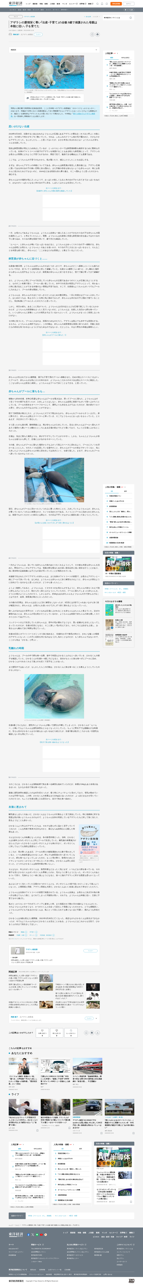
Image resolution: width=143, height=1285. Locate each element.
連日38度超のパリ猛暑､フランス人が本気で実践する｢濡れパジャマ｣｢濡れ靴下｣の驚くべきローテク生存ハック (55, 1120)
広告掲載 (67, 1270)
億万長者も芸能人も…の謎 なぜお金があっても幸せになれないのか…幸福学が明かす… (120, 106)
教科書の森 (98, 1255)
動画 (58, 4)
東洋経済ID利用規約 (80, 1274)
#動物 (22, 932)
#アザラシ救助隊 (29, 16)
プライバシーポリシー (36, 1274)
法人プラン (120, 1258)
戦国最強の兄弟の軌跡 (116, 543)
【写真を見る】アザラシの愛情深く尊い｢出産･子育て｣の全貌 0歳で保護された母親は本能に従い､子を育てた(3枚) (55, 98)
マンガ (64, 4)
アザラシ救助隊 (32, 949)
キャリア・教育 (38, 10)
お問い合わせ (107, 1274)
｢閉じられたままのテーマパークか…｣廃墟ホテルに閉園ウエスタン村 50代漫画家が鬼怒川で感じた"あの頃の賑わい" (119, 1124)
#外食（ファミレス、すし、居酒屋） (117, 589)
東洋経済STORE (36, 1255)
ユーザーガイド (122, 1261)
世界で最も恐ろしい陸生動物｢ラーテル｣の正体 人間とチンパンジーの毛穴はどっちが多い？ (23, 987)
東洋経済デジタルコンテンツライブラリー (45, 1258)
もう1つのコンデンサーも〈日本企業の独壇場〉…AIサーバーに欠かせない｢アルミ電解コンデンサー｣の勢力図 (106, 1194)
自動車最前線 (113, 537)
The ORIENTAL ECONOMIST (41, 1248)
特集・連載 (44, 4)
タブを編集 (130, 10)
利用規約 (120, 1265)
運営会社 (33, 1270)
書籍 (89, 4)
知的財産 (49, 1274)
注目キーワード (111, 583)
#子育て (32, 932)
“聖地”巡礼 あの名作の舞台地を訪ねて (120, 522)
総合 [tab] (111, 57)
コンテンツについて (123, 1252)
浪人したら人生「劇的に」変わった (120, 511)
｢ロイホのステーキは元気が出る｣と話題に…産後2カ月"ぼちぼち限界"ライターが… (120, 95)
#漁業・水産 (20, 935)
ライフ (48, 10)
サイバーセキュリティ (16, 1252)
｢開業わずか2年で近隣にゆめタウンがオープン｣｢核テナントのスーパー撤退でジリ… (120, 85)
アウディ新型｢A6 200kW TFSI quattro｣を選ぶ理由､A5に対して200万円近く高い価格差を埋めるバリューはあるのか (87, 1124)
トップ (28, 4)
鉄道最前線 (113, 506)
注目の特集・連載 (111, 553)
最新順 (35, 4)
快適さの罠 (119, 620)
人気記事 (109, 53)
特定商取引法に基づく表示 (63, 1274)
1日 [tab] (112, 491)
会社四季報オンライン (38, 1252)
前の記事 (88, 16)
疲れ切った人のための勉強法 (123, 606)
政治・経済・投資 (24, 10)
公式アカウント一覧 (54, 1270)
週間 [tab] (125, 491)
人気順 (52, 4)
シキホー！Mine (36, 1261)
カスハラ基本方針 (95, 1274)
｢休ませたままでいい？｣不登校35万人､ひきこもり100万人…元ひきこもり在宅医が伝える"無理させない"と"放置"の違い (23, 1121)
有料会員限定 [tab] (125, 57)
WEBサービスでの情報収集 (18, 1274)
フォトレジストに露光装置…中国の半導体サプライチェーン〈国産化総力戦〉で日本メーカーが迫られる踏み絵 (106, 1177)
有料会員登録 (116, 3)
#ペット (32, 935)
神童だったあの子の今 (116, 501)
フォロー (38, 34)
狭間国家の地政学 (121, 635)
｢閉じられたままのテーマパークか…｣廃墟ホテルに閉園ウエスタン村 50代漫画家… (120, 63)
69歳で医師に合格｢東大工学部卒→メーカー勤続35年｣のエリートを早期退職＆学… (120, 74)
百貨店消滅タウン (115, 496)
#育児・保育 (121, 592)
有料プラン (120, 1255)
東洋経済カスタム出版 (101, 1252)
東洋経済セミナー (73, 1258)
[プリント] (97, 34)
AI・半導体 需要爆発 (113, 573)
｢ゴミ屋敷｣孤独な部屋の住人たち (120, 517)
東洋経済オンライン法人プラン (77, 1248)
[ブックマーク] (92, 34)
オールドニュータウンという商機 (120, 532)
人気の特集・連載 (112, 487)
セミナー (72, 4)
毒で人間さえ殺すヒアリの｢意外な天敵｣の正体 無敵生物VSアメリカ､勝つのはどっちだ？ (69, 995)
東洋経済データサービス (75, 1255)
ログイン (128, 3)
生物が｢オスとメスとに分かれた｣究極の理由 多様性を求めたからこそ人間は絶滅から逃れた (23, 1004)
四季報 (82, 4)
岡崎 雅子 (16, 34)
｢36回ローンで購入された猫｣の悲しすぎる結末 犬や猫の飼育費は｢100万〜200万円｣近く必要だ (69, 987)
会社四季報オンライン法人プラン (78, 1252)
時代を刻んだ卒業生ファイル (119, 527)
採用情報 (42, 1270)
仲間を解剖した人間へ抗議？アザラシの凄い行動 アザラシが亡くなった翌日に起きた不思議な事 (23, 978)
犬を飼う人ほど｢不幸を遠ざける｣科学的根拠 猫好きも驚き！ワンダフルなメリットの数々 (70, 1004)
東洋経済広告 (98, 1248)
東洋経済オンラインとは (112, 17)
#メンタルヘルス (110, 592)
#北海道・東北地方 (46, 935)
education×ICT (14, 1248)
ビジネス (13, 10)
